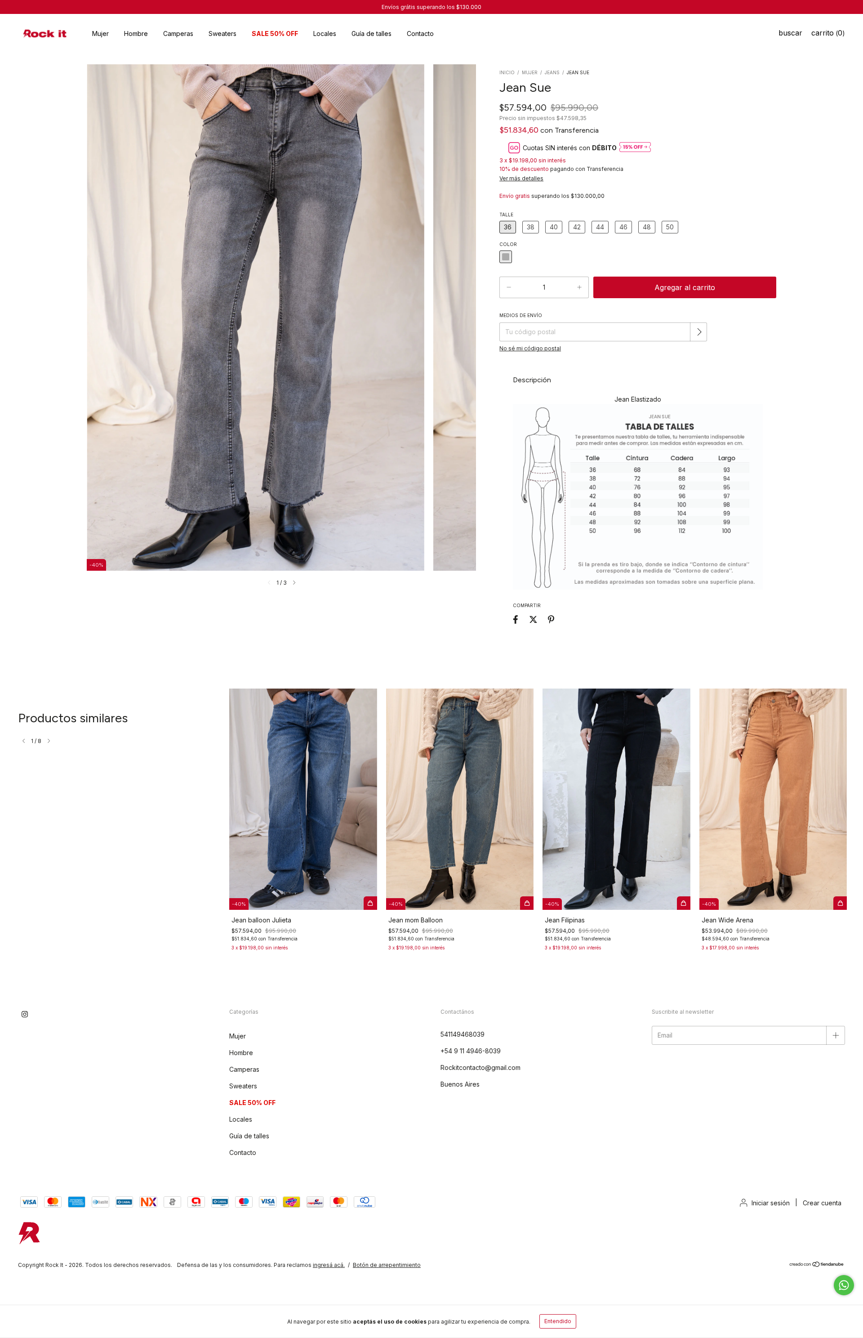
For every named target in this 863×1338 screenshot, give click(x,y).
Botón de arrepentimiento (387, 1265)
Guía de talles (371, 33)
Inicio (507, 72)
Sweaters (222, 33)
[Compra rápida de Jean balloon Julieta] (370, 903)
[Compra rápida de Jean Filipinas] (683, 903)
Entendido (557, 1321)
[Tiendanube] (817, 1265)
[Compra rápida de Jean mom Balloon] (527, 903)
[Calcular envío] (699, 331)
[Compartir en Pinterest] (551, 619)
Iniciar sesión (771, 1203)
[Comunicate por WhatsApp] (844, 1285)
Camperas (178, 33)
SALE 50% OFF (275, 33)
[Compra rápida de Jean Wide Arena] (840, 903)
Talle (506, 214)
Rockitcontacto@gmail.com (480, 1067)
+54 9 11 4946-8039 (470, 1051)
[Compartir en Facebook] (515, 619)
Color (508, 244)
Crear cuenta (822, 1203)
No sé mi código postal (530, 348)
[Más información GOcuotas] (635, 147)
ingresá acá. (329, 1265)
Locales (324, 33)
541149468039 (462, 1034)
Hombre (136, 33)
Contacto (420, 33)
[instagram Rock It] (24, 1014)
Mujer (100, 33)
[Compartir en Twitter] (533, 619)
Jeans (552, 72)
